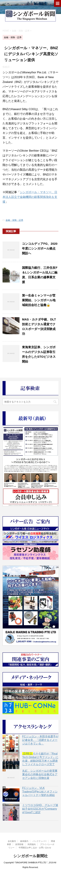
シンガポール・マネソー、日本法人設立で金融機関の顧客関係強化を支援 (30, 197)
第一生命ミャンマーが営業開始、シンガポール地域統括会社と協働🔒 (39, 300)
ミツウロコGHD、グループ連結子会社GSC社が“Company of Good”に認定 (40, 809)
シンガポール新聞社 (30, 856)
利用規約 (32, 844)
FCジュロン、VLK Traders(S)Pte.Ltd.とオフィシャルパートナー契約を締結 (40, 792)
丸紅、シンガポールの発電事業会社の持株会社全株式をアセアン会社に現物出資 (39, 774)
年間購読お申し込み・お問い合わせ (35, 847)
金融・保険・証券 (14, 220)
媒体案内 (24, 841)
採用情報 (19, 844)
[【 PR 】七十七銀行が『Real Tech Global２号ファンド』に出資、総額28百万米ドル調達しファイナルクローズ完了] (11, 760)
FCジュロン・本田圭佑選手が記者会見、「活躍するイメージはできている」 (40, 740)
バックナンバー (40, 841)
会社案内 (12, 841)
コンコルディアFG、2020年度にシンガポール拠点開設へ (39, 248)
